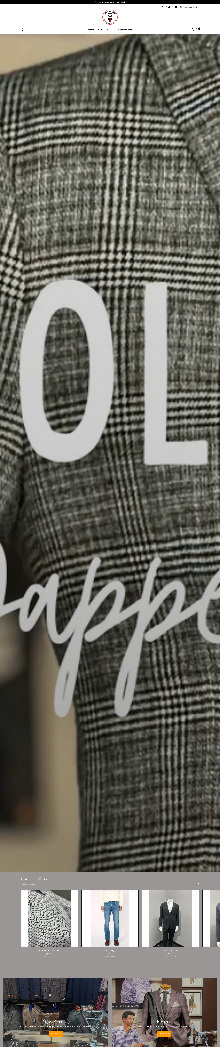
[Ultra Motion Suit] (170, 918)
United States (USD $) (190, 7)
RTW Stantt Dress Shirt (49, 950)
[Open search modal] (22, 29)
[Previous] (87, 2)
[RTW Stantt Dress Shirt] (49, 918)
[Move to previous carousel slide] (191, 884)
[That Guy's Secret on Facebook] (162, 7)
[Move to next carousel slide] (197, 884)
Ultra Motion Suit (170, 950)
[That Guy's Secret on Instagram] (166, 7)
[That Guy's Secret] (110, 17)
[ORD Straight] (110, 918)
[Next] (133, 2)
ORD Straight (110, 950)
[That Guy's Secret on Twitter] (172, 7)
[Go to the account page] (192, 29)
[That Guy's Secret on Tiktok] (169, 7)
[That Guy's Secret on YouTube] (176, 7)
